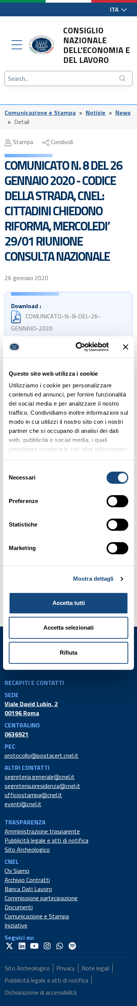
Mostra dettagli (93, 578)
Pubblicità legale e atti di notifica (46, 840)
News (123, 112)
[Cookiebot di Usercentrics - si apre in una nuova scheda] (80, 347)
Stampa (22, 141)
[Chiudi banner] (125, 346)
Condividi (61, 141)
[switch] (117, 501)
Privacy (65, 968)
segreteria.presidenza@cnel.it (42, 785)
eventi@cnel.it (23, 804)
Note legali (95, 968)
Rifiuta (68, 652)
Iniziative (16, 925)
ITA (115, 9)
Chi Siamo (17, 870)
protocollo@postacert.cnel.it (41, 755)
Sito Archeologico (27, 849)
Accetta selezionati (68, 627)
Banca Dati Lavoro (28, 888)
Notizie (96, 112)
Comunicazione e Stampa (40, 112)
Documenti (19, 907)
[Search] (123, 78)
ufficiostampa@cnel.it (33, 794)
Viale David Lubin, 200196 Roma (31, 708)
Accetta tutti (69, 603)
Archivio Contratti (27, 879)
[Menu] (17, 45)
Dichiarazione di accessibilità (40, 992)
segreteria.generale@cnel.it (40, 776)
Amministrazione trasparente (42, 831)
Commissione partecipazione (41, 898)
